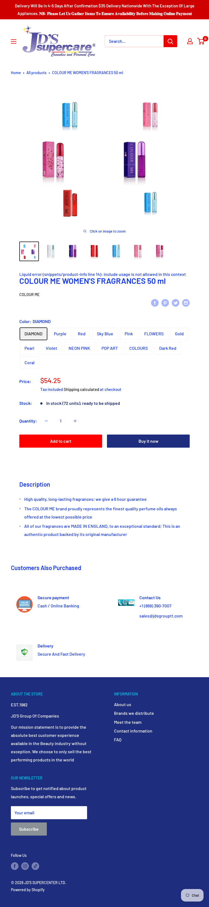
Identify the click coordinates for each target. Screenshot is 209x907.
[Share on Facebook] (155, 302)
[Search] (170, 41)
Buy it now (148, 441)
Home (16, 72)
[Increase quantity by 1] (75, 421)
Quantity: (28, 420)
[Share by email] (186, 302)
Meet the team (128, 722)
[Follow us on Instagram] (25, 866)
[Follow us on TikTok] (35, 866)
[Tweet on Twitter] (175, 302)
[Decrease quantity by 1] (46, 421)
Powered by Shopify (28, 889)
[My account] (190, 41)
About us (122, 704)
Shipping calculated (81, 389)
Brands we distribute (134, 713)
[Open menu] (13, 41)
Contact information (133, 730)
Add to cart (60, 441)
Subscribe (29, 828)
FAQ (117, 739)
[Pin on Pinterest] (165, 302)
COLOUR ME (29, 294)
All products (36, 72)
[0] (201, 41)
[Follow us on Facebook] (15, 866)
